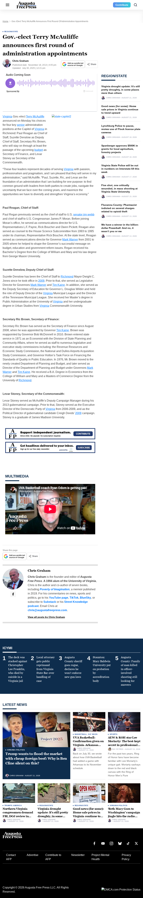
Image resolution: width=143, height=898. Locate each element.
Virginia (7, 116)
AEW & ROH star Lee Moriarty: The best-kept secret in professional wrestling (124, 743)
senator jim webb (83, 214)
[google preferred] (73, 64)
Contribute (121, 4)
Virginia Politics (16, 750)
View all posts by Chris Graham (46, 617)
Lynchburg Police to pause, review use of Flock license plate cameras (120, 129)
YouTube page (58, 597)
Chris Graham (39, 571)
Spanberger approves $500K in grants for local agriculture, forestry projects (119, 149)
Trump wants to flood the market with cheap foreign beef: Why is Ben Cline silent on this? (36, 758)
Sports (113, 734)
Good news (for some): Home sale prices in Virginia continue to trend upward (119, 109)
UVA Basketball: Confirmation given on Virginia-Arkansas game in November (88, 743)
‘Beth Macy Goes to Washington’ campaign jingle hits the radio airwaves (124, 814)
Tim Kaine (58, 284)
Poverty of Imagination (55, 589)
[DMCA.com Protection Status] (120, 889)
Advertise (32, 855)
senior (21, 124)
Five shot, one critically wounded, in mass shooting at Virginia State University (119, 188)
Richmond (67, 276)
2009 (41, 280)
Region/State (11, 31)
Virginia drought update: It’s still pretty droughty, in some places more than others (120, 89)
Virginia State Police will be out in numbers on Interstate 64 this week (120, 168)
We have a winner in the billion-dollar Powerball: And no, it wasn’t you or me (120, 228)
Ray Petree (117, 749)
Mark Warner (70, 239)
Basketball (81, 734)
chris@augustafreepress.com (47, 610)
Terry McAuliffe (35, 116)
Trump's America (13, 805)
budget (38, 149)
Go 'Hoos (92, 734)
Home (5, 21)
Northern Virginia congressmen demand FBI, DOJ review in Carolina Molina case (18, 814)
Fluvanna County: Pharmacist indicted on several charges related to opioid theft (119, 208)
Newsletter (78, 855)
